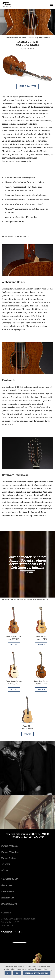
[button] (51, 4)
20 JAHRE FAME (9, 879)
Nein (17, 973)
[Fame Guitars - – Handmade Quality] (16, 4)
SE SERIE (5, 864)
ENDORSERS (7, 891)
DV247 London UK (34, 837)
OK (8, 973)
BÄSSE (4, 870)
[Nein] (51, 971)
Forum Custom (8, 858)
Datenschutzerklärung (36, 973)
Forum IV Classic (9, 845)
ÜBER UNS (6, 885)
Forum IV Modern (10, 852)
